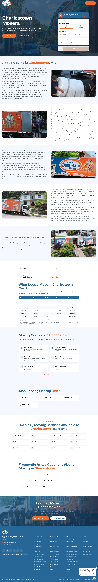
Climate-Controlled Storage (40, 561)
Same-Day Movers (38, 566)
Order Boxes (53, 3)
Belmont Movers (54, 564)
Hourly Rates (69, 544)
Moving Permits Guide (71, 556)
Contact (84, 536)
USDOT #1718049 (15, 554)
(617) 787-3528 (80, 3)
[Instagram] (7, 550)
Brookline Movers (54, 549)
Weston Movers (54, 559)
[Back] (60, 49)
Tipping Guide (69, 559)
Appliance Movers (38, 556)
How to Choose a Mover (71, 551)
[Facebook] (3, 550)
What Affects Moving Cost (72, 549)
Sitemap (85, 579)
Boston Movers (53, 534)
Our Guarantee (86, 539)
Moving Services (22, 3)
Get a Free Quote (90, 3)
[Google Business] (21, 550)
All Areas (52, 569)
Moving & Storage (38, 544)
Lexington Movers (54, 536)
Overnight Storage (38, 559)
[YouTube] (10, 550)
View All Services (48, 375)
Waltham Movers (54, 539)
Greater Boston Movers (71, 566)
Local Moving (37, 534)
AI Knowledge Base (92, 579)
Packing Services (38, 541)
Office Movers (37, 546)
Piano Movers (37, 551)
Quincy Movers (53, 544)
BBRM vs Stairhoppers (87, 546)
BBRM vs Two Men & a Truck (89, 549)
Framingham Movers (55, 566)
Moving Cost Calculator (71, 546)
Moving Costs (42, 3)
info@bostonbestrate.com (10, 542)
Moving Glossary (70, 539)
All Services (37, 569)
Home (14, 3)
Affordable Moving (70, 564)
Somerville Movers (54, 554)
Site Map (68, 571)
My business (80, 27)
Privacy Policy (61, 579)
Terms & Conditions (70, 579)
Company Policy (78, 579)
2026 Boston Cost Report (72, 561)
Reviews (67, 3)
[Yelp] (17, 550)
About (60, 3)
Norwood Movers (54, 556)
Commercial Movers (38, 549)
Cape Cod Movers (54, 551)
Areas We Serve (33, 3)
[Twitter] (14, 550)
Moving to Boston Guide (71, 554)
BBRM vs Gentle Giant (87, 544)
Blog (72, 3)
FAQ (67, 536)
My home (66, 27)
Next (74, 48)
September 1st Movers (39, 564)
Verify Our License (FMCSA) (89, 554)
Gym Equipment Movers (39, 554)
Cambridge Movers (54, 546)
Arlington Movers (54, 561)
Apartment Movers (38, 536)
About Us (85, 534)
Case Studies (85, 541)
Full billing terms (39, 323)
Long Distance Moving (39, 539)
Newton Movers (54, 541)
